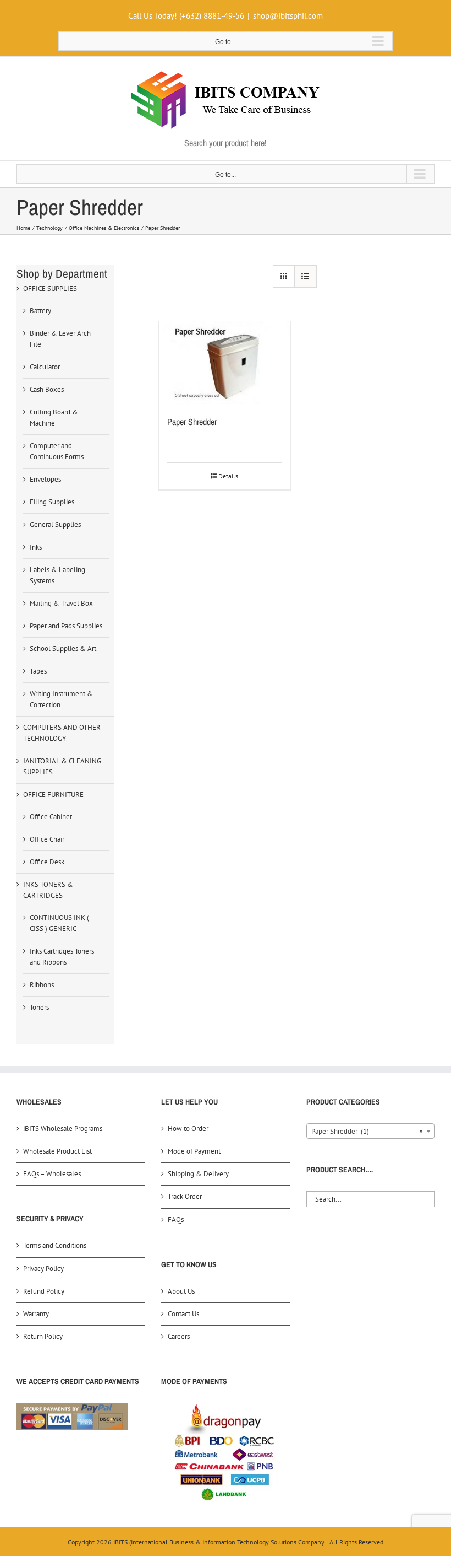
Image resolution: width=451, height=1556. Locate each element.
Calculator (45, 366)
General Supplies (55, 524)
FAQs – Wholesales (52, 1173)
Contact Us (183, 1313)
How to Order (188, 1128)
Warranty (36, 1313)
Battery (40, 310)
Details (228, 476)
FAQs (176, 1219)
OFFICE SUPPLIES (50, 288)
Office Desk (47, 861)
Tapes (38, 671)
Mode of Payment (194, 1151)
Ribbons (42, 984)
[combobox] (370, 1131)
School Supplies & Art (63, 648)
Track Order (185, 1196)
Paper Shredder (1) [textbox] (367, 1131)
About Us (181, 1291)
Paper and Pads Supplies (66, 626)
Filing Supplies (52, 502)
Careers (179, 1336)
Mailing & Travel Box (61, 603)
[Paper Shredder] (224, 362)
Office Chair (47, 839)
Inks (36, 547)
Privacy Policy (43, 1268)
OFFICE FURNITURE (53, 794)
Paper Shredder (192, 422)
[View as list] (305, 276)
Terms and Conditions (54, 1245)
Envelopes (45, 479)
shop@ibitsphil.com (288, 15)
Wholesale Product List (57, 1151)
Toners (39, 1007)
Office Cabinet (51, 816)
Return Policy (43, 1336)
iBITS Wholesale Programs (62, 1128)
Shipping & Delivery (198, 1173)
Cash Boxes (47, 389)
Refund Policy (43, 1291)
